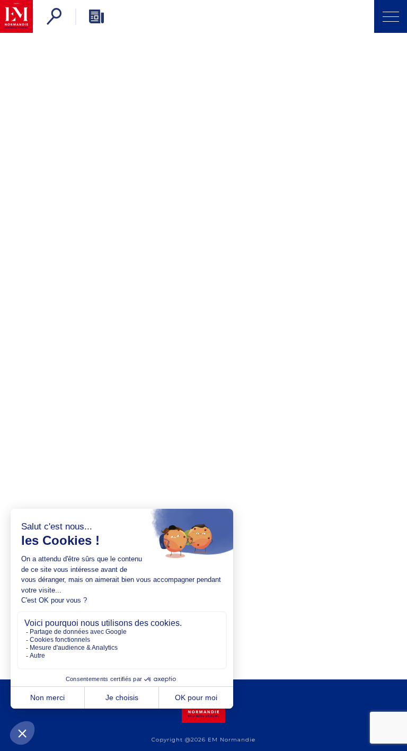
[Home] (16, 16)
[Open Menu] (390, 16)
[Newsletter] (96, 16)
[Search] (54, 16)
